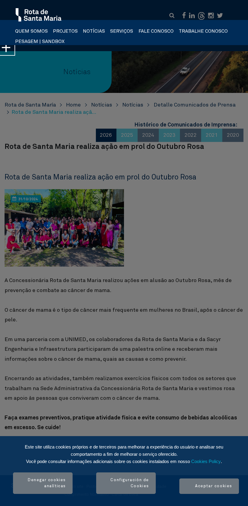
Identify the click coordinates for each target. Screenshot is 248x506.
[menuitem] (31, 30)
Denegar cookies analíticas (47, 483)
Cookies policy (206, 461)
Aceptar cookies (213, 486)
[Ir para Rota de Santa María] (39, 15)
